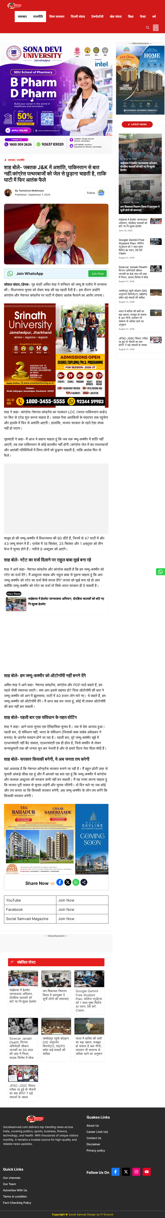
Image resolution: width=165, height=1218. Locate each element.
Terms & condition (15, 1196)
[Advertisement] (56, 489)
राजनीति (38, 16)
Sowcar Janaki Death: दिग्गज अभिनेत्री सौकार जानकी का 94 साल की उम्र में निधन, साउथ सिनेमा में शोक (21, 1048)
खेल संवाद (116, 16)
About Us (93, 1125)
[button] (148, 27)
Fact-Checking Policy (17, 1202)
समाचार (22, 16)
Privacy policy (96, 1150)
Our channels (12, 1177)
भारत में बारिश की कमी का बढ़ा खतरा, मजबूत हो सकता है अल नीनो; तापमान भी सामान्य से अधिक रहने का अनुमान (89, 1046)
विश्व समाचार (56, 16)
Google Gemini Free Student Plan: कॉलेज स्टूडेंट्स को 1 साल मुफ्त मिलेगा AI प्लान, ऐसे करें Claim (89, 1000)
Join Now (66, 900)
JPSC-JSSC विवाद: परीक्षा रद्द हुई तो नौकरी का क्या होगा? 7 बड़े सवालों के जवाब (22, 1091)
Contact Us (94, 1138)
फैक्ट (143, 16)
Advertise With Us (15, 1190)
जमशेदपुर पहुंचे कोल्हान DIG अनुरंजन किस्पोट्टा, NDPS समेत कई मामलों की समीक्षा (56, 1046)
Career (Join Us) (97, 1131)
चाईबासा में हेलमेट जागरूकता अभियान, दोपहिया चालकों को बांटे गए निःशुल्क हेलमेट (22, 996)
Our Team (9, 1184)
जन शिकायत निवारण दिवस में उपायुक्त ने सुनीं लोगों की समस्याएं (56, 995)
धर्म (154, 16)
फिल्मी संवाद (78, 16)
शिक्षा (131, 16)
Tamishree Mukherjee (31, 190)
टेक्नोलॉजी (97, 16)
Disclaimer (93, 1144)
